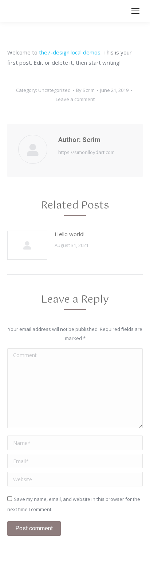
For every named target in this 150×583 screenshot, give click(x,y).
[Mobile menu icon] (135, 11)
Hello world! (69, 234)
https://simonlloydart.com (86, 152)
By (85, 90)
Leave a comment (75, 99)
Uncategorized (54, 90)
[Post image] (27, 245)
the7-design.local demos (69, 52)
